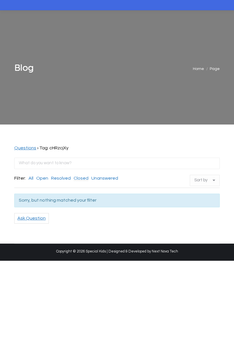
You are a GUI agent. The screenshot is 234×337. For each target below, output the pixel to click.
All (31, 178)
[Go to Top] (225, 328)
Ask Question (31, 218)
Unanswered (104, 178)
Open (42, 178)
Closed (81, 178)
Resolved (61, 178)
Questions (25, 148)
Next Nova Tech (165, 251)
